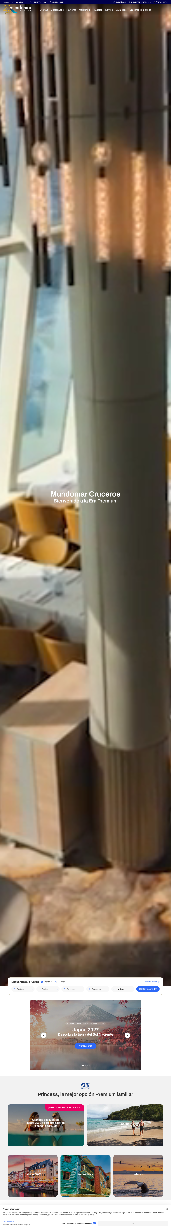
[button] (83, 1065)
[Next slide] (127, 1035)
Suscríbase (121, 2)
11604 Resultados (148, 989)
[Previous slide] (43, 1035)
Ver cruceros (85, 1046)
